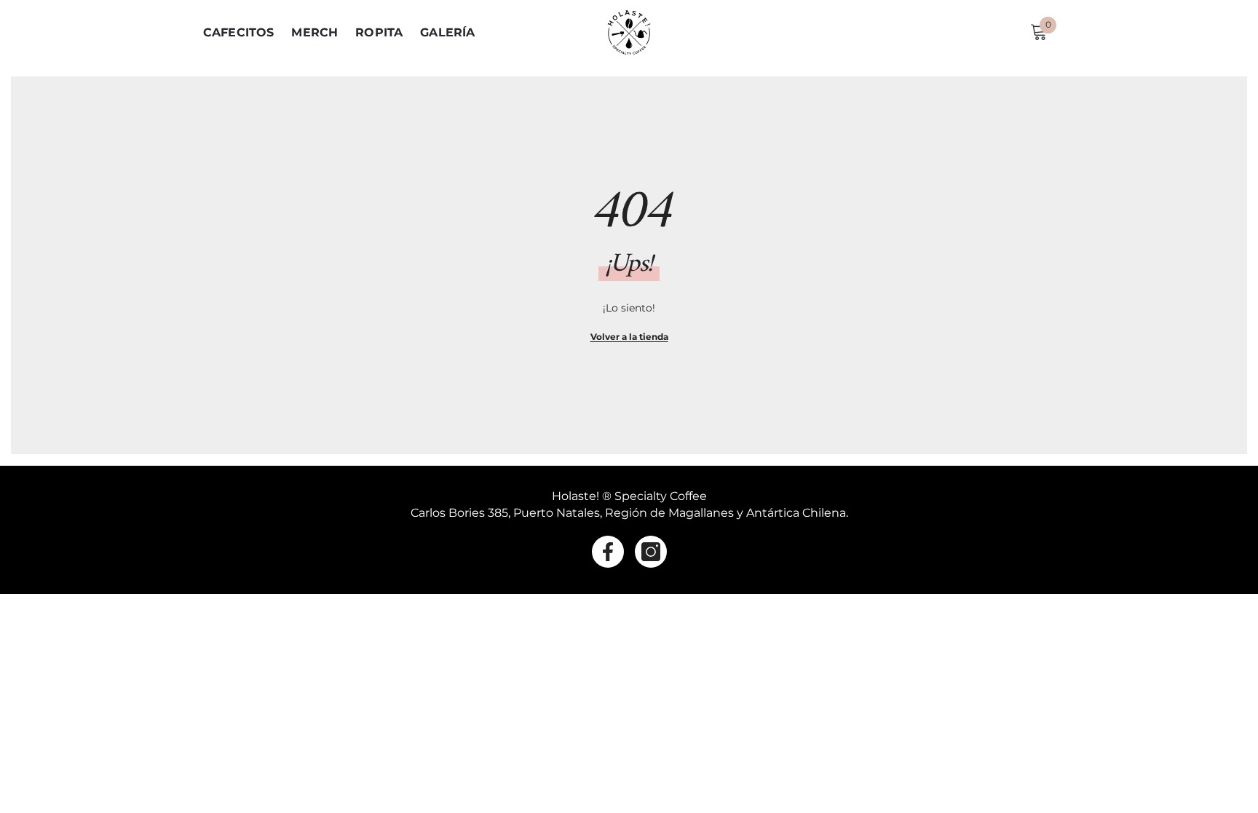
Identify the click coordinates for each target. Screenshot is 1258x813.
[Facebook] (608, 552)
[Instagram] (651, 552)
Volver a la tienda (629, 336)
